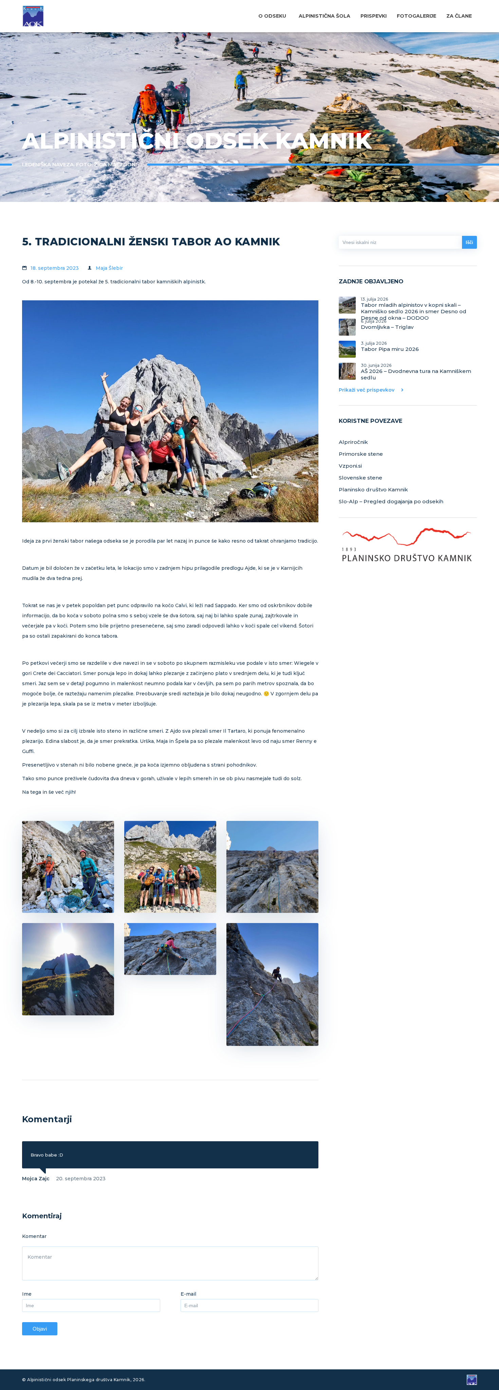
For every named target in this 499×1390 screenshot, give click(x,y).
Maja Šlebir (109, 268)
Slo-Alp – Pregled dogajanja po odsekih (391, 501)
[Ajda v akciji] (170, 949)
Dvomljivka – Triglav (387, 324)
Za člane (459, 16)
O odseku (272, 16)
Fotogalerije (416, 16)
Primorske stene (361, 454)
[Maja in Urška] (68, 867)
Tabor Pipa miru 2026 (390, 346)
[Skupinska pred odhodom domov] (170, 867)
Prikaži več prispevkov (366, 390)
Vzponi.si (350, 466)
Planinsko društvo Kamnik (373, 489)
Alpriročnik (353, 442)
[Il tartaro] (272, 867)
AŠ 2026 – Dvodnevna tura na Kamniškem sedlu (416, 371)
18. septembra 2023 (55, 268)
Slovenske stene (360, 477)
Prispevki (374, 16)
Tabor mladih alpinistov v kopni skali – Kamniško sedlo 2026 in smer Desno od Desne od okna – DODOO (413, 305)
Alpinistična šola (324, 16)
